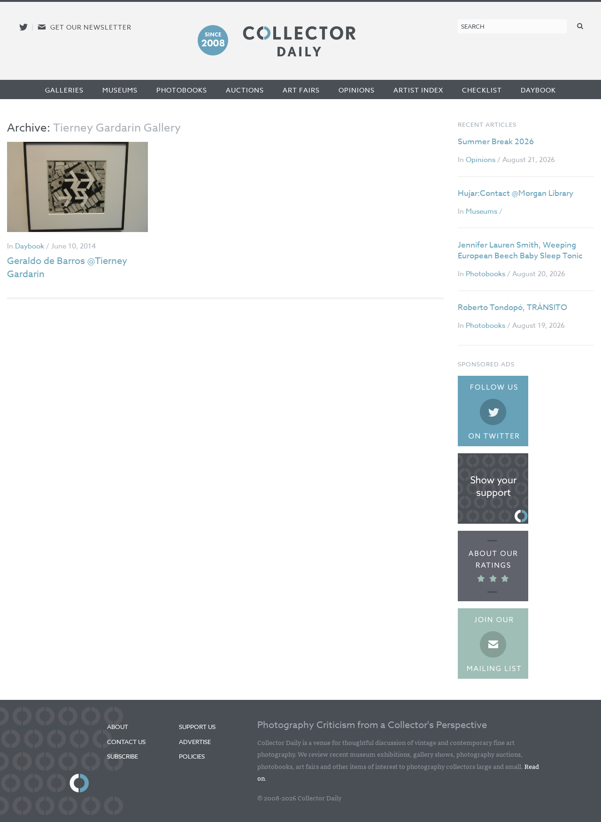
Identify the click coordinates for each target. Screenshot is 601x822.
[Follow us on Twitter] (23, 27)
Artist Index (418, 89)
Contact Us (126, 741)
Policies (192, 756)
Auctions (245, 89)
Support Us (197, 726)
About (117, 726)
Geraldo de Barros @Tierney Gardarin (67, 267)
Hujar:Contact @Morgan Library (515, 193)
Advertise (195, 741)
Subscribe (122, 756)
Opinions (357, 89)
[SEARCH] (580, 26)
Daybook (538, 89)
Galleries (64, 89)
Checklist (482, 89)
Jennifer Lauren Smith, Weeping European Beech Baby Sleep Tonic (520, 250)
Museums (120, 89)
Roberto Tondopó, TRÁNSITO (512, 307)
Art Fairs (301, 89)
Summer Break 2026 (496, 141)
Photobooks (181, 89)
